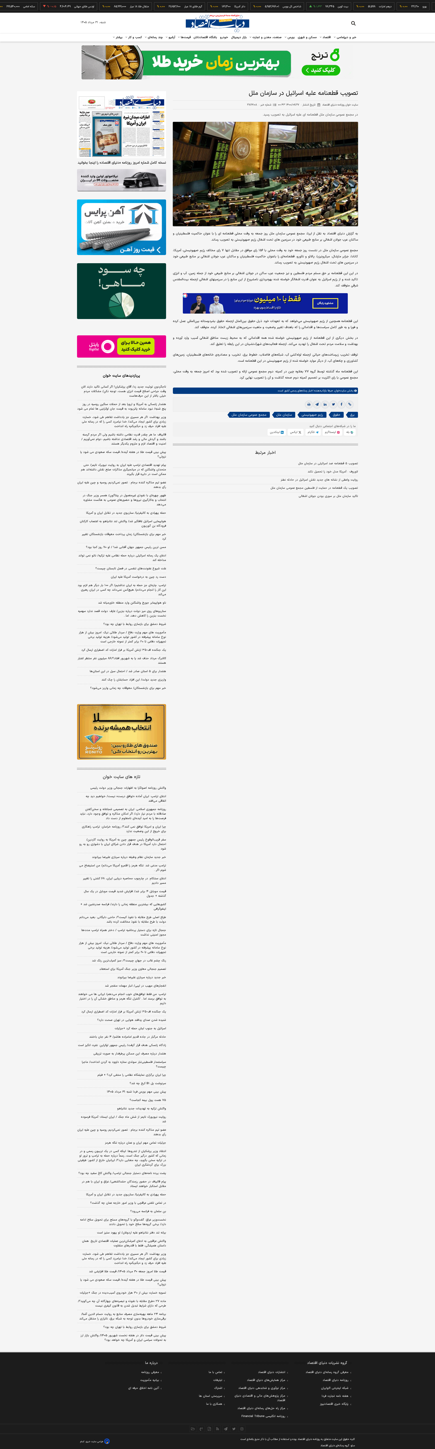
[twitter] (333, 404)
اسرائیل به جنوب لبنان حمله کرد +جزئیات (140, 1028)
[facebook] (341, 404)
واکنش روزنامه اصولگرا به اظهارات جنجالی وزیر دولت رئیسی (128, 788)
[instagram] (242, 1428)
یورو (392, 7)
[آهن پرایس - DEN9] (121, 227)
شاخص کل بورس (259, 7)
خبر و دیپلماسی (346, 37)
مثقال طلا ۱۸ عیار (106, 7)
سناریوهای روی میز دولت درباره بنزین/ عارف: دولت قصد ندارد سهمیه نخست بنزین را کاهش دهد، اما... (122, 613)
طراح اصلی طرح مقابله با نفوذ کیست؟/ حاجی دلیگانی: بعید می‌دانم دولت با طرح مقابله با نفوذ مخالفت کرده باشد (122, 919)
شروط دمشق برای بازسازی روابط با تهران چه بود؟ (134, 624)
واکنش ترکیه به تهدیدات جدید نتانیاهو (141, 1108)
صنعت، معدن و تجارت (266, 37)
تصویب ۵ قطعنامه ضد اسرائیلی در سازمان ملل (328, 463)
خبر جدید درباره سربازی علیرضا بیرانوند (141, 977)
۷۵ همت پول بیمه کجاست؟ (148, 1100)
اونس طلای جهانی (51, 7)
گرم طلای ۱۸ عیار (160, 7)
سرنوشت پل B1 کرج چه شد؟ (148, 1083)
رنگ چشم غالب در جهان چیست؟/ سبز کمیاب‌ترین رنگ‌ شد (129, 960)
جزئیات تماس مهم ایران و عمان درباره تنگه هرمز (135, 1143)
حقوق (336, 415)
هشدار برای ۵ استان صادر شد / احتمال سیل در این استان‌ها (128, 671)
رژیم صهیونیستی (312, 415)
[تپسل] (185, 295)
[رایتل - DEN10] (121, 346)
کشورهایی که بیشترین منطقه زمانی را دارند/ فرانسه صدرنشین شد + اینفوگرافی (123, 906)
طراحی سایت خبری (94, 1441)
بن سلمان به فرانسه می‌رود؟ (148, 1211)
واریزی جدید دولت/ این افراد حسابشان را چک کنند (134, 680)
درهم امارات (352, 7)
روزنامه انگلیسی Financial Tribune (263, 1416)
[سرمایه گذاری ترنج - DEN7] (217, 62)
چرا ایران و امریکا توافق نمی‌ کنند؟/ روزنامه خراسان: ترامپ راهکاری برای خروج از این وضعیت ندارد (124, 829)
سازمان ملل (284, 415)
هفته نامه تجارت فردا (335, 1396)
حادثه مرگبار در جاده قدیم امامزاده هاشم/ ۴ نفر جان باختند (127, 1037)
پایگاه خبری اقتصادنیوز (334, 1404)
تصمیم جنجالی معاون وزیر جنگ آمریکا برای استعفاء (133, 969)
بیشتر (119, 37)
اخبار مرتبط (265, 452)
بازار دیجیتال (239, 37)
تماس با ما (215, 1372)
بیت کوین (310, 7)
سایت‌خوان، (339, 391)
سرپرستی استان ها (210, 1396)
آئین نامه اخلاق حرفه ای (143, 1388)
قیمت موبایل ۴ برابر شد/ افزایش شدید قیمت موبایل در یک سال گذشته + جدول (125, 893)
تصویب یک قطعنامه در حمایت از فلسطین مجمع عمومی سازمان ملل (314, 488)
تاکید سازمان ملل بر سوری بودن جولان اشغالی (328, 496)
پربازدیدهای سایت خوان (121, 375)
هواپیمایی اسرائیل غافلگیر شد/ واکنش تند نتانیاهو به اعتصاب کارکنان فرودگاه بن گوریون (123, 523)
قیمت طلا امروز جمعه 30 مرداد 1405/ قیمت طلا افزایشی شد (127, 1271)
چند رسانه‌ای (155, 37)
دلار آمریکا (206, 7)
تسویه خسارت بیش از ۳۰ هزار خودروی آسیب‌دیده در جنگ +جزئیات (123, 1293)
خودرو (224, 37)
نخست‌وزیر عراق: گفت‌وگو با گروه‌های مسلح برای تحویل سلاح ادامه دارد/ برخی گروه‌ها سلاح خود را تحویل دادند (123, 1222)
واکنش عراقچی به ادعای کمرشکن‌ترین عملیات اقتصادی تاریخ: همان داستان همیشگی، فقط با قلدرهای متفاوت (124, 1243)
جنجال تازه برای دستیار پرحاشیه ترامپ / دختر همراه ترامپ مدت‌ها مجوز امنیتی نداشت (123, 932)
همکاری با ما (214, 1404)
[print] (308, 404)
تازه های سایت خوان (121, 777)
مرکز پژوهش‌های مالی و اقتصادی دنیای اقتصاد (259, 1398)
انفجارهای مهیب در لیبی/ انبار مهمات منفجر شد (135, 986)
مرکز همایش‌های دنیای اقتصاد (266, 1380)
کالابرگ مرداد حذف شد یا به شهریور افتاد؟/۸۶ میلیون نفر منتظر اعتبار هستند (122, 660)
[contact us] (201, 1428)
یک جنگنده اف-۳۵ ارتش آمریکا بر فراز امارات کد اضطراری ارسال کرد (123, 650)
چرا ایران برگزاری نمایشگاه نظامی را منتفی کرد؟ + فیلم (131, 1075)
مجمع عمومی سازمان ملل (249, 415)
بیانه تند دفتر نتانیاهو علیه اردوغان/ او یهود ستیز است (131, 1232)
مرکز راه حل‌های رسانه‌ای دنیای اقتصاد (261, 1408)
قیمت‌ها (185, 37)
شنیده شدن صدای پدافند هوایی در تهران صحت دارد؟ (131, 1020)
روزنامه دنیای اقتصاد (335, 1380)
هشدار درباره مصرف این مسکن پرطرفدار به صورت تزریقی (129, 1053)
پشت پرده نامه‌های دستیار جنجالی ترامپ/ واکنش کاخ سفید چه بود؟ (122, 1173)
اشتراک (218, 1388)
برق (352, 415)
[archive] (193, 1428)
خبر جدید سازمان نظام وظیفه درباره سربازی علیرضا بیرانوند (129, 857)
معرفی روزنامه (150, 1372)
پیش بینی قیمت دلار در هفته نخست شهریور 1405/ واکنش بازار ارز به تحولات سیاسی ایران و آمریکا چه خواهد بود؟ (123, 1337)
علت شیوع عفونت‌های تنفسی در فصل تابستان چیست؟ (130, 568)
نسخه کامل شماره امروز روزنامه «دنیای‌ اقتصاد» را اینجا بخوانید (122, 162)
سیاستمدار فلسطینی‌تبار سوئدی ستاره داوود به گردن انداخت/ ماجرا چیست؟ (124, 1064)
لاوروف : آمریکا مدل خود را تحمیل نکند (333, 471)
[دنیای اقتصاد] (217, 23)
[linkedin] (325, 404)
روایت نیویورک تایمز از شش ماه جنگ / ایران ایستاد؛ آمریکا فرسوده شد (123, 1119)
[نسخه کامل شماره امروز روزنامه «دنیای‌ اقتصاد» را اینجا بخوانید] (121, 124)
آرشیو (171, 37)
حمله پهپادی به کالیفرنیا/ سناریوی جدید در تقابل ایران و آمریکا (126, 513)
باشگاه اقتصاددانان (205, 37)
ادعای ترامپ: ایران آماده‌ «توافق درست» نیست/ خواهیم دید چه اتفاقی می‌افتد (126, 798)
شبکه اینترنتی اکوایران (334, 1388)
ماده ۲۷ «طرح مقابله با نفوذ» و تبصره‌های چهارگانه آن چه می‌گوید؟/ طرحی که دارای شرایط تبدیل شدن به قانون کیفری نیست (122, 1303)
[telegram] (317, 404)
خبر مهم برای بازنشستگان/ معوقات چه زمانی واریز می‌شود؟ (128, 688)
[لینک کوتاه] (349, 404)
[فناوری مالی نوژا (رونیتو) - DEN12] (121, 732)
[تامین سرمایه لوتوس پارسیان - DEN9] (121, 291)
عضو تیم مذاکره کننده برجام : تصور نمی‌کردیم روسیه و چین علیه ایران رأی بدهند (121, 484)
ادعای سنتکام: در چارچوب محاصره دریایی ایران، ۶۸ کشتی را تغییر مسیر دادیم (124, 880)
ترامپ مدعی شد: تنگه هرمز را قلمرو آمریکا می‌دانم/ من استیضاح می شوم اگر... (122, 867)
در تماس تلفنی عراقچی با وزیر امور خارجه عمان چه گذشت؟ (128, 1203)
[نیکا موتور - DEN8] (121, 180)
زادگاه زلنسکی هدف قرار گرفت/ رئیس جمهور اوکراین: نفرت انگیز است (122, 1045)
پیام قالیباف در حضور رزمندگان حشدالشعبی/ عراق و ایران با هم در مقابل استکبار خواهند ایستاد (124, 1184)
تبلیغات (217, 1380)
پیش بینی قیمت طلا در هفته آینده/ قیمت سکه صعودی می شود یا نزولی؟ (123, 454)
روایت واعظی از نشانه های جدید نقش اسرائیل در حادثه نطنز (319, 480)
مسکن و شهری (307, 37)
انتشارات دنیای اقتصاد (271, 1372)
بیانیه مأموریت (149, 1380)
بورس (290, 37)
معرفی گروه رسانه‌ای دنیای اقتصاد (327, 1372)
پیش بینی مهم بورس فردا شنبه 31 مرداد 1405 (136, 1092)
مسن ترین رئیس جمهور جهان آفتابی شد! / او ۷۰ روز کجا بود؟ (126, 547)
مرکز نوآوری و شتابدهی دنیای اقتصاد (261, 1388)
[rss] (217, 1428)
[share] (209, 1428)
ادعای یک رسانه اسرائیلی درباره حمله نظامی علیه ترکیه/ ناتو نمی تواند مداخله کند (122, 557)
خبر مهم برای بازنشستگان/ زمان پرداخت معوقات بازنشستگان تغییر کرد (124, 536)
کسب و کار (134, 37)
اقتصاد (326, 37)
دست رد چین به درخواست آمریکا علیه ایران (138, 577)
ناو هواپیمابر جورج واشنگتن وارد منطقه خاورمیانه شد (132, 603)
